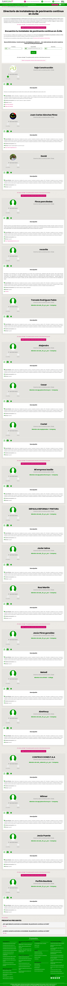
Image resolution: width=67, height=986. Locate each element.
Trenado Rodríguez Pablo (43, 300)
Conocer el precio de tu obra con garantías (25, 958)
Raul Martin (44, 587)
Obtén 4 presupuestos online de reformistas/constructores (33, 27)
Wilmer (43, 796)
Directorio (57, 1)
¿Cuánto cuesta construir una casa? (55, 950)
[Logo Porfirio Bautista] (13, 882)
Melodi (43, 672)
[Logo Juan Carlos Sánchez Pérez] (13, 116)
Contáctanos (36, 958)
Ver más (4, 926)
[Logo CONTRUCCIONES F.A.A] (13, 758)
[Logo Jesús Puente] (13, 836)
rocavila (44, 249)
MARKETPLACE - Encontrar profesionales (25, 944)
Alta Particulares (37, 964)
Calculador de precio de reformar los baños (9, 948)
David (44, 156)
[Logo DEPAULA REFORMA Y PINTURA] (13, 510)
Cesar (44, 384)
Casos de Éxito (36, 946)
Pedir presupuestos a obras (7, 970)
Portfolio (7, 291)
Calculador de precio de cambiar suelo (9, 958)
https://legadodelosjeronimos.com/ (12, 240)
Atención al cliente (37, 957)
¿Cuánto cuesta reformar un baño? (55, 969)
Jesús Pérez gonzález (43, 633)
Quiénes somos (36, 945)
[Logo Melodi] (13, 673)
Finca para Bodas (44, 201)
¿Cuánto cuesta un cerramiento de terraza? (57, 973)
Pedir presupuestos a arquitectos (8, 976)
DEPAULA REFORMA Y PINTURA (44, 508)
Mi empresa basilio (43, 469)
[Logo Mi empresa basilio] (13, 470)
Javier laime (43, 548)
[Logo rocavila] (13, 250)
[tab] (4, 84)
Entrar (63, 4)
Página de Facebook (9, 106)
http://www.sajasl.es (9, 104)
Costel (44, 424)
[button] (63, 1)
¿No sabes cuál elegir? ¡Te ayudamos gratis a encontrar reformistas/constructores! (33, 24)
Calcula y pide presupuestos (32, 1)
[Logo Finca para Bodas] (13, 202)
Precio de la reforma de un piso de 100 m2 (56, 955)
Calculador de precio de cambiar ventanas (9, 956)
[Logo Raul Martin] (13, 588)
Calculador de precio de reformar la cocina (9, 946)
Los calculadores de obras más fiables (40, 943)
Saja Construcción (43, 67)
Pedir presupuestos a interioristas (8, 978)
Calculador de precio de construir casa (9, 945)
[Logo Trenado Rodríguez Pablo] (13, 301)
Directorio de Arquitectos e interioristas (41, 38)
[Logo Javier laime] (13, 549)
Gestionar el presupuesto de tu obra (24, 966)
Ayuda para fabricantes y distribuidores (40, 955)
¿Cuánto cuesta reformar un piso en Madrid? (57, 943)
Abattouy (44, 711)
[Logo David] (13, 157)
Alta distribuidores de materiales (39, 969)
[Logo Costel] (13, 425)
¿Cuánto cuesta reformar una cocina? (56, 971)
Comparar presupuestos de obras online (25, 964)
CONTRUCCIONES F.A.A (43, 757)
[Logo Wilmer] (13, 797)
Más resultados (5, 917)
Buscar (33, 52)
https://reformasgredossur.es (10, 147)
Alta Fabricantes (37, 967)
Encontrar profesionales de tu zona (24, 963)
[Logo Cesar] (13, 386)
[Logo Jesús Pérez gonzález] (13, 634)
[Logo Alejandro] (13, 346)
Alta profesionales (55, 4)
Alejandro (44, 345)
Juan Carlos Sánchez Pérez (43, 114)
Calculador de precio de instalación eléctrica (10, 950)
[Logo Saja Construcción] (13, 68)
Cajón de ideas (46, 1)
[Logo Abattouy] (13, 712)
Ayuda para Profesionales (38, 953)
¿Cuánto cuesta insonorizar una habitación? (57, 965)
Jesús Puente (44, 835)
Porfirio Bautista (44, 881)
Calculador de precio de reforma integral (9, 943)
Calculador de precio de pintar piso (8, 962)
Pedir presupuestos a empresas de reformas (9, 972)
